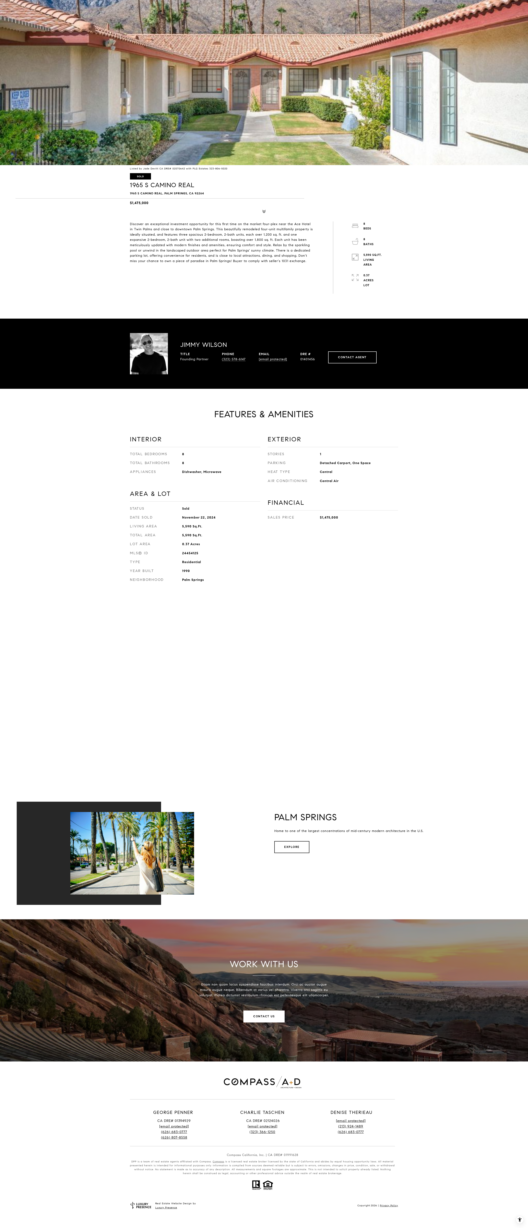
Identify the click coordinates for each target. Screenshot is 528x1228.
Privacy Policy (389, 1205)
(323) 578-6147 (234, 359)
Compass (218, 1161)
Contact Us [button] (264, 1016)
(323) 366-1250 (262, 1132)
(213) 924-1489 (350, 1126)
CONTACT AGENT (352, 357)
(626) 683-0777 (174, 1132)
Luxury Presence (166, 1207)
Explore (291, 847)
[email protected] (351, 1121)
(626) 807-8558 (174, 1137)
